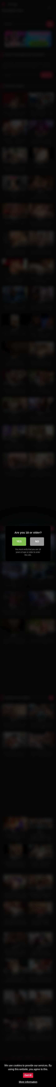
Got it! (28, 1075)
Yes (19, 541)
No (37, 541)
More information (28, 1082)
